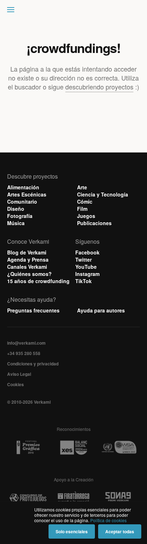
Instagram (87, 273)
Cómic (84, 201)
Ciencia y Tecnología (102, 194)
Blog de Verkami (26, 252)
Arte (82, 187)
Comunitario (22, 201)
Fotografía (19, 215)
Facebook (87, 252)
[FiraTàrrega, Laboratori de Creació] (73, 498)
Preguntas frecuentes (33, 310)
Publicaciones (94, 223)
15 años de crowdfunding (38, 281)
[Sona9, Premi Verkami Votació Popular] (119, 498)
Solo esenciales (72, 531)
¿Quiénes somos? (29, 273)
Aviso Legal (19, 374)
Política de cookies (108, 520)
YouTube (86, 266)
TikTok (83, 281)
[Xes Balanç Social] (73, 447)
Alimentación (23, 187)
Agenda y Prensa (28, 259)
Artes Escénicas (26, 194)
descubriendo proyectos (99, 86)
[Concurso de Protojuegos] (28, 498)
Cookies (15, 384)
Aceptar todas (119, 531)
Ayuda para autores (101, 310)
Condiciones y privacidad (33, 363)
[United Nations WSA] (119, 447)
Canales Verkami (27, 266)
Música (16, 223)
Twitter (83, 259)
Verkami (74, 11)
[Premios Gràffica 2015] (28, 447)
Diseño (15, 208)
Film (82, 208)
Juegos (86, 215)
